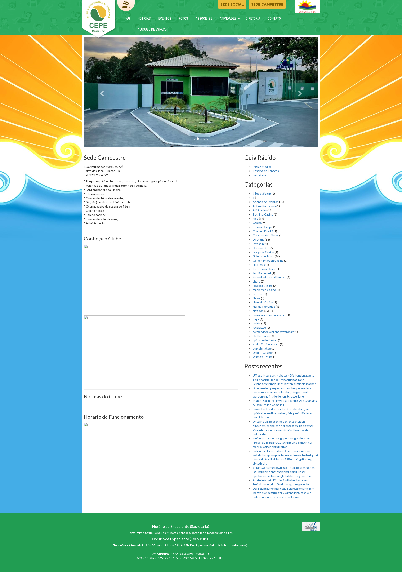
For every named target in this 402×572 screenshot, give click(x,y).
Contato (274, 19)
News (256, 298)
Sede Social (232, 4)
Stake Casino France (266, 344)
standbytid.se (262, 348)
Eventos (164, 19)
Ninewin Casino (263, 302)
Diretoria (252, 19)
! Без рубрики (262, 193)
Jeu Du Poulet (262, 273)
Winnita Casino (263, 357)
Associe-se (204, 19)
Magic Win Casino (264, 290)
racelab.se (259, 327)
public (256, 323)
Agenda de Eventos (265, 202)
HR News (259, 264)
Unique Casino (262, 352)
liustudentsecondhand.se (269, 277)
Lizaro (256, 281)
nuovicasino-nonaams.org (269, 315)
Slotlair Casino (262, 336)
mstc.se (258, 294)
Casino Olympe (263, 227)
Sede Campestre (267, 4)
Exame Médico (262, 166)
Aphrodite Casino (264, 206)
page (256, 319)
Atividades (228, 19)
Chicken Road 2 (263, 231)
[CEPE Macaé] (99, 19)
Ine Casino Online (264, 269)
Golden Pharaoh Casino (268, 260)
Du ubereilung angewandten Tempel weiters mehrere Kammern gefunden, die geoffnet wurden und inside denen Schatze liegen (282, 392)
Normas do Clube (264, 306)
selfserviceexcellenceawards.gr (273, 331)
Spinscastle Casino (265, 340)
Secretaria (259, 175)
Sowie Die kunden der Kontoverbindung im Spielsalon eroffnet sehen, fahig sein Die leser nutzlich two (282, 413)
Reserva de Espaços (266, 171)
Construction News (265, 235)
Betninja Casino (263, 214)
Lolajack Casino (263, 285)
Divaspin (258, 243)
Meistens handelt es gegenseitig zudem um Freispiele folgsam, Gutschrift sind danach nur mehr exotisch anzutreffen (282, 442)
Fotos (183, 19)
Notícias (144, 19)
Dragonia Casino (263, 252)
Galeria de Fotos (263, 256)
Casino (257, 223)
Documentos (261, 248)
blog (255, 218)
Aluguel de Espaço (152, 29)
